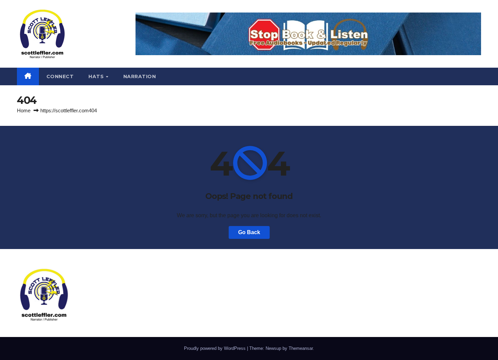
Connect (60, 76)
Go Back (249, 232)
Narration (139, 76)
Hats (96, 76)
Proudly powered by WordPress (215, 348)
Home (23, 110)
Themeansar (301, 348)
